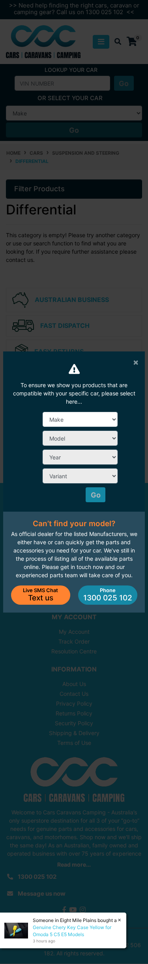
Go (96, 495)
